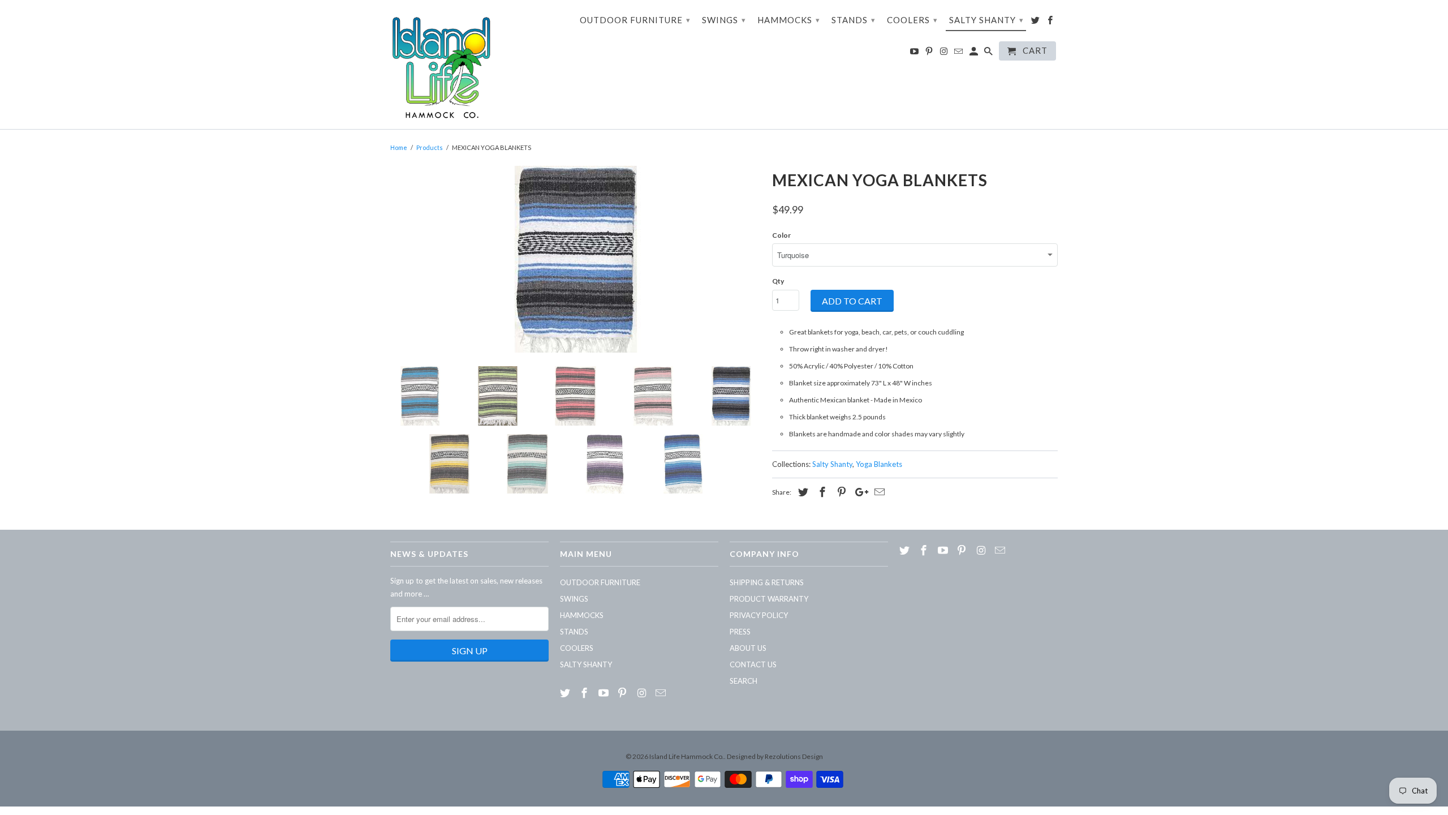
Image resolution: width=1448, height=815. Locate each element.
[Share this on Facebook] (821, 492)
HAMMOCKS (788, 20)
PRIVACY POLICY (759, 615)
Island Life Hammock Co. (686, 756)
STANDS (853, 20)
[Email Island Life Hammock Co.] (959, 53)
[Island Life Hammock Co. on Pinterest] (930, 53)
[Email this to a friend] (878, 492)
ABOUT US (748, 648)
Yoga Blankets (879, 464)
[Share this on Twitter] (801, 492)
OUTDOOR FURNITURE (635, 20)
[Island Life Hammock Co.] (441, 64)
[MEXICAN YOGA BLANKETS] (575, 259)
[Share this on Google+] (859, 492)
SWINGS (724, 20)
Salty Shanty (832, 464)
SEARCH (743, 680)
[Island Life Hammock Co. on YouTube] (915, 53)
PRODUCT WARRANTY (769, 598)
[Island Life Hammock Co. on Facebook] (1051, 22)
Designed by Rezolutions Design (775, 756)
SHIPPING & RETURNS (767, 582)
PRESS (740, 631)
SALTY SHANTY (986, 20)
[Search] (989, 53)
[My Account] (974, 53)
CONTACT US (753, 664)
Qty (778, 281)
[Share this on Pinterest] (840, 492)
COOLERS (912, 20)
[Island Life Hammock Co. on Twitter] (1036, 22)
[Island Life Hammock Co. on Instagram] (945, 53)
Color (781, 235)
